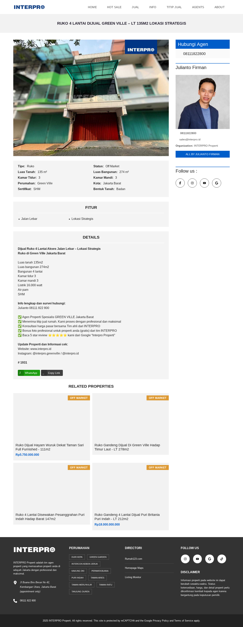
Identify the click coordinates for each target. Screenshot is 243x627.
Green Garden (98, 557)
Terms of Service (183, 620)
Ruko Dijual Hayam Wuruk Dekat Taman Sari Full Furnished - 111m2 (50, 447)
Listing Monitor (133, 577)
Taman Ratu (105, 585)
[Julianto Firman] (203, 102)
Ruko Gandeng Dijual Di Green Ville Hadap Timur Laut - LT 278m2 (127, 447)
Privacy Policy (161, 620)
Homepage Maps (134, 567)
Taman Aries (97, 578)
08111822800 (194, 54)
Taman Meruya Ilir (82, 585)
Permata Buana (100, 571)
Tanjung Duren (80, 591)
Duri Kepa (77, 557)
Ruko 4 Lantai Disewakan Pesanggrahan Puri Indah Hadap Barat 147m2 (50, 517)
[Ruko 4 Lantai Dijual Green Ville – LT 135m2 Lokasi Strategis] (91, 97)
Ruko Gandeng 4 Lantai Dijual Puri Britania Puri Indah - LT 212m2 (127, 517)
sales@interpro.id (189, 139)
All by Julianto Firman (202, 154)
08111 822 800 (28, 600)
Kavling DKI (78, 571)
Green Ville (45, 183)
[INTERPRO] (29, 7)
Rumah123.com (133, 558)
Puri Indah (78, 578)
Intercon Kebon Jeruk (85, 564)
